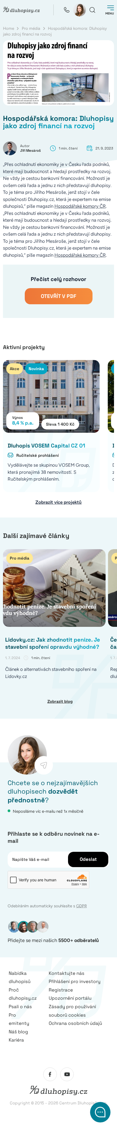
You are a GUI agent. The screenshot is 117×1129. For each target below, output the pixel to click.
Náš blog (18, 1032)
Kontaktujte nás (66, 973)
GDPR (81, 905)
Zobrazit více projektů (58, 502)
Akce (14, 368)
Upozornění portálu (70, 998)
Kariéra (16, 1040)
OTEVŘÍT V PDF (58, 296)
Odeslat (88, 859)
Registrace (61, 990)
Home (8, 28)
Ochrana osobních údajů (75, 1023)
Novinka (36, 368)
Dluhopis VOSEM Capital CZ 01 (46, 445)
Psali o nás (20, 1007)
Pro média (31, 28)
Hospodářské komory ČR (80, 206)
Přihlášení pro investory (74, 981)
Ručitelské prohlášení (37, 455)
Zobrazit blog (60, 701)
